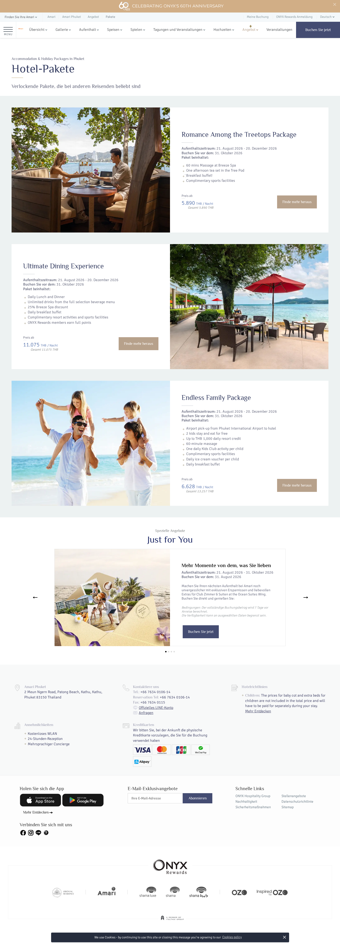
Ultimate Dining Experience (63, 266)
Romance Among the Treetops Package (239, 134)
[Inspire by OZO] (272, 892)
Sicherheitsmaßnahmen (253, 807)
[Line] (38, 832)
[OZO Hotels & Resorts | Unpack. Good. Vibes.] (239, 892)
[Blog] (46, 832)
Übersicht (36, 29)
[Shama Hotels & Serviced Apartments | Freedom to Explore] (173, 892)
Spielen (136, 29)
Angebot (248, 29)
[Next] (306, 597)
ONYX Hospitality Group (252, 796)
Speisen (113, 29)
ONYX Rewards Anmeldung (294, 17)
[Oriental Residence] (63, 892)
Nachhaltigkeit (246, 801)
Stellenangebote (293, 796)
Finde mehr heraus (297, 202)
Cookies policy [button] (232, 937)
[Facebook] (23, 832)
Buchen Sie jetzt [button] (200, 632)
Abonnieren (198, 798)
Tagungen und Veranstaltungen (177, 29)
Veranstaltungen (279, 29)
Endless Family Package (216, 398)
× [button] (284, 937)
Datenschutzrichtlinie (297, 801)
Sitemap (287, 807)
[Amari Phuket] (21, 30)
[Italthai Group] (172, 921)
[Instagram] (30, 832)
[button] (21, 17)
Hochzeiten (222, 29)
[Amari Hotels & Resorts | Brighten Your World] (106, 892)
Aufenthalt (87, 29)
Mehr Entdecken (258, 711)
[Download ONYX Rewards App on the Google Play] (83, 800)
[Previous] (34, 597)
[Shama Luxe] (147, 892)
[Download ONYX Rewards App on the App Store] (40, 800)
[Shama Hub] (198, 892)
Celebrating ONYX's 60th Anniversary (177, 6)
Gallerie (62, 29)
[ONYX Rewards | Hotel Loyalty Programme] (170, 865)
